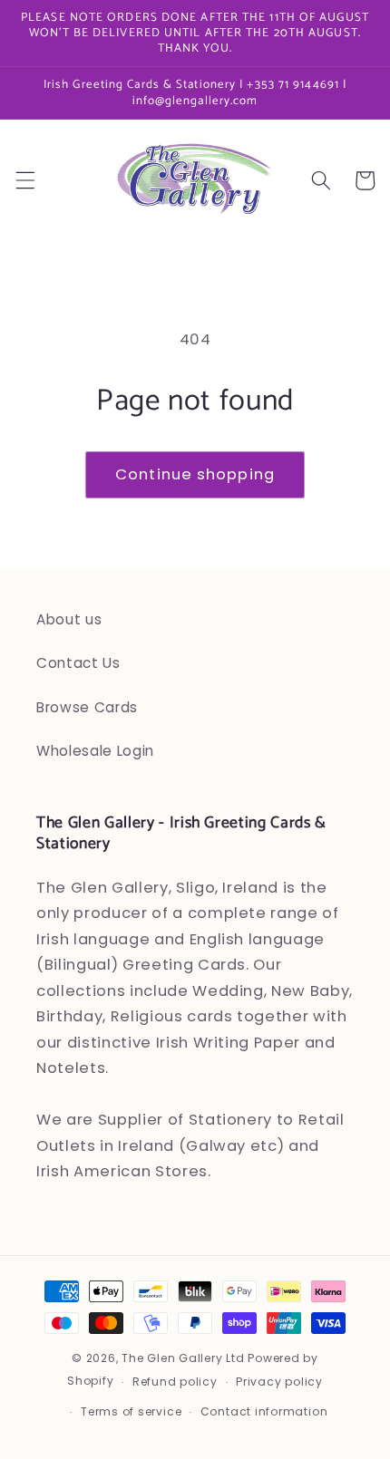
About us (69, 619)
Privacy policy (279, 1381)
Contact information (264, 1411)
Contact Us (78, 662)
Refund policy (175, 1381)
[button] (24, 180)
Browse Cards (87, 707)
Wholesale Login (95, 750)
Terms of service (131, 1411)
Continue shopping (195, 474)
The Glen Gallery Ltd (183, 1358)
